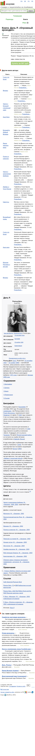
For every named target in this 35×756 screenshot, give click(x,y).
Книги (25, 19)
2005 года (6, 377)
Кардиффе (22, 407)
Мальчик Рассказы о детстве (6, 264)
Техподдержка (12, 686)
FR (32, 1)
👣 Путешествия (4, 689)
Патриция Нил (18, 333)
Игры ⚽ (25, 23)
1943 (19, 444)
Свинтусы (6, 202)
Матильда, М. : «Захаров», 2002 (13, 513)
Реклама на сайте (21, 686)
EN (21, 1)
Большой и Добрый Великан (6, 132)
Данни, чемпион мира (5, 145)
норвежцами (7, 411)
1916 (23, 335)
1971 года (13, 375)
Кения (22, 439)
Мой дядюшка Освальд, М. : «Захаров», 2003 (17, 553)
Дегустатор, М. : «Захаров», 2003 (14, 546)
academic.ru (7, 3)
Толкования (17, 16)
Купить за (20, 63)
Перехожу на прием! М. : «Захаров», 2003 (16, 539)
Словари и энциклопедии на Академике (16, 7)
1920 (20, 415)
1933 (28, 429)
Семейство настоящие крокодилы (14, 617)
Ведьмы (5, 90)
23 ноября (17, 342)
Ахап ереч (6, 247)
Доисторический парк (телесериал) (14, 676)
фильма (30, 375)
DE (25, 1)
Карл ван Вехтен (8, 333)
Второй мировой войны (24, 435)
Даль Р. (12, 607)
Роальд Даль (7, 585)
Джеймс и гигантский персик (13, 458)
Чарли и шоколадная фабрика (7, 174)
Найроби (17, 439)
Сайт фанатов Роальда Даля (12, 582)
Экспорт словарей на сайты (7, 692)
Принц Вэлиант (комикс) (10, 670)
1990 (22, 342)
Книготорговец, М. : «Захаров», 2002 (15, 556)
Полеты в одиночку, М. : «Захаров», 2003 (16, 529)
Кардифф (17, 339)
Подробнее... (23, 87)
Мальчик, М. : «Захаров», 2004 (13, 526)
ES (29, 1)
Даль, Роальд (6, 665)
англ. (15, 360)
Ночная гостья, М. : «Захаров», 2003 (15, 542)
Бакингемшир (18, 345)
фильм (15, 448)
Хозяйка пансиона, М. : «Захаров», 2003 (16, 549)
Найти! (31, 11)
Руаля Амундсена (9, 413)
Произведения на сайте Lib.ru (17, 358)
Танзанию (6, 435)
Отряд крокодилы (8, 633)
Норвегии (6, 415)
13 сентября (18, 335)
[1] (30, 491)
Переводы (9, 19)
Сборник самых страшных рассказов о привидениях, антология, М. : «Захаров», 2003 (16, 562)
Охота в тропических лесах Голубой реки (16, 649)
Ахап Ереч (6, 117)
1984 (19, 448)
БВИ (16, 585)
